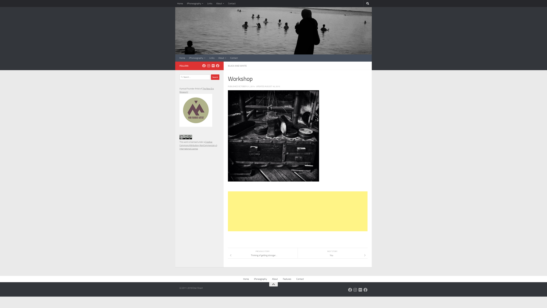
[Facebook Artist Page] (217, 65)
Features (287, 279)
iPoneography (260, 279)
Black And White (237, 65)
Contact (232, 3)
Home (180, 3)
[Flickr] (213, 65)
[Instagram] (208, 65)
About (219, 3)
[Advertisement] (298, 211)
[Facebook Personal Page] (204, 65)
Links (209, 3)
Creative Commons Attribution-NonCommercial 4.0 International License (198, 145)
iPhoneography (194, 3)
